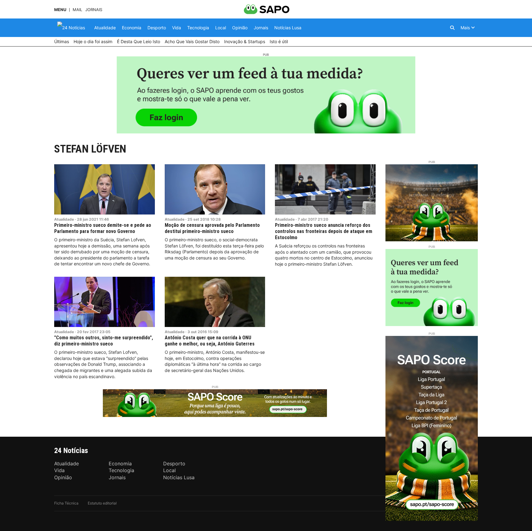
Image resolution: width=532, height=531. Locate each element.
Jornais (93, 10)
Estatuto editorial (102, 503)
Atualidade (64, 219)
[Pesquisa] (452, 27)
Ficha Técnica (66, 503)
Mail (77, 10)
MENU (60, 10)
